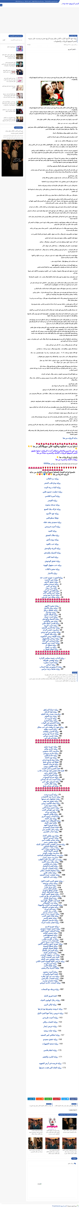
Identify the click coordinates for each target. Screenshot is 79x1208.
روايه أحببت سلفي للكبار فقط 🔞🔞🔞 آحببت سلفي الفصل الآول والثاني (9, 72)
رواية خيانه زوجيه (50, 1030)
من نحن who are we (20, 1)
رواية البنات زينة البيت (52, 487)
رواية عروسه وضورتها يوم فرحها (50, 1008)
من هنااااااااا (48, 463)
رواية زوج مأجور (52, 539)
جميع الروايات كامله (11, 47)
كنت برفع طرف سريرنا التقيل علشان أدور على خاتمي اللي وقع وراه (60, 674)
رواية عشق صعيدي (50, 1039)
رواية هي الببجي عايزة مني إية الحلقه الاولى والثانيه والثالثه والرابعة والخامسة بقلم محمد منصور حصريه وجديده (52, 678)
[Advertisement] (39, 21)
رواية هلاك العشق (52, 535)
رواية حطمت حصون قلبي (52, 491)
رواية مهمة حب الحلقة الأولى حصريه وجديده (65, 680)
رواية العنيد (52, 531)
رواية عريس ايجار (50, 1026)
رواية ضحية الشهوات (50, 1043)
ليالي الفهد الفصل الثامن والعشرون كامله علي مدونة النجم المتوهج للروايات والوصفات (8, 64)
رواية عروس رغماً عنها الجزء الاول (50, 1013)
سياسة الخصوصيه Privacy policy (51, 1)
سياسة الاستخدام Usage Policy (38, 1)
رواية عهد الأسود (52, 513)
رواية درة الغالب (52, 478)
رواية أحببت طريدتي (50, 1017)
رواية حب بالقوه (52, 544)
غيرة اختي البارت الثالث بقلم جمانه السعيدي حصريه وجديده (14, 132)
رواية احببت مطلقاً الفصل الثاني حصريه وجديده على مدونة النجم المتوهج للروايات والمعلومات (8, 103)
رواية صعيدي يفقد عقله (52, 522)
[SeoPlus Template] (78, 1206)
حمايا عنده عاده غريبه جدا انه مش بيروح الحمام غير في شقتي (62, 676)
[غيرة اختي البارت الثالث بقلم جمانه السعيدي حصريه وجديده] (69, 1124)
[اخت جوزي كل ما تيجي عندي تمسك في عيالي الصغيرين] (35, 1143)
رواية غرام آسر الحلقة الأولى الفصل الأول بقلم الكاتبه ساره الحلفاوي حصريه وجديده (52, 1132)
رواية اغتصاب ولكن (50, 1022)
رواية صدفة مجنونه (52, 504)
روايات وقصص (73, 35)
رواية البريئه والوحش (52, 548)
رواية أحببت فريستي (52, 526)
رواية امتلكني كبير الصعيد (50, 1035)
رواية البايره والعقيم (50, 1056)
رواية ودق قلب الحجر (52, 483)
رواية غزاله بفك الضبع (52, 509)
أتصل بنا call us (28, 1)
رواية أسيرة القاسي (52, 496)
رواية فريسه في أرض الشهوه (50, 1063)
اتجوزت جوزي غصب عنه (49, 577)
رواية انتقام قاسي (50, 1050)
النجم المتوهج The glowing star (67, 3)
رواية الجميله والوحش (52, 552)
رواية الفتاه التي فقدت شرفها (50, 1067)
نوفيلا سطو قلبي (52, 517)
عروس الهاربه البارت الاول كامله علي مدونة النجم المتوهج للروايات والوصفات (8, 56)
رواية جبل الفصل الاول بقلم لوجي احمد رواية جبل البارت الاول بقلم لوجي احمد (9, 80)
